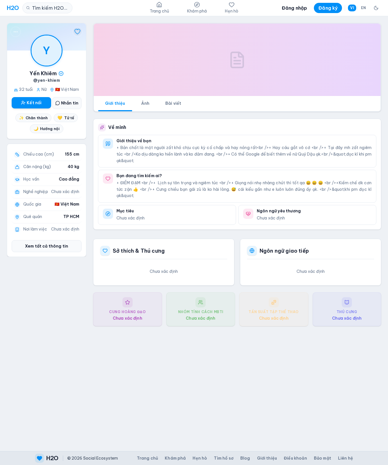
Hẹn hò (200, 458)
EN (363, 8)
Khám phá (175, 458)
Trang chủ (147, 458)
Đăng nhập (294, 8)
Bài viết (173, 103)
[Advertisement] (237, 384)
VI (352, 8)
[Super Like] (77, 32)
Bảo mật (322, 458)
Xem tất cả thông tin (46, 246)
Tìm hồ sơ (223, 458)
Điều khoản (295, 458)
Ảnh (145, 103)
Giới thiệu (115, 103)
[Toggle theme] (376, 8)
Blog (245, 458)
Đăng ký (327, 8)
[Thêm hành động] (16, 32)
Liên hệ (345, 458)
